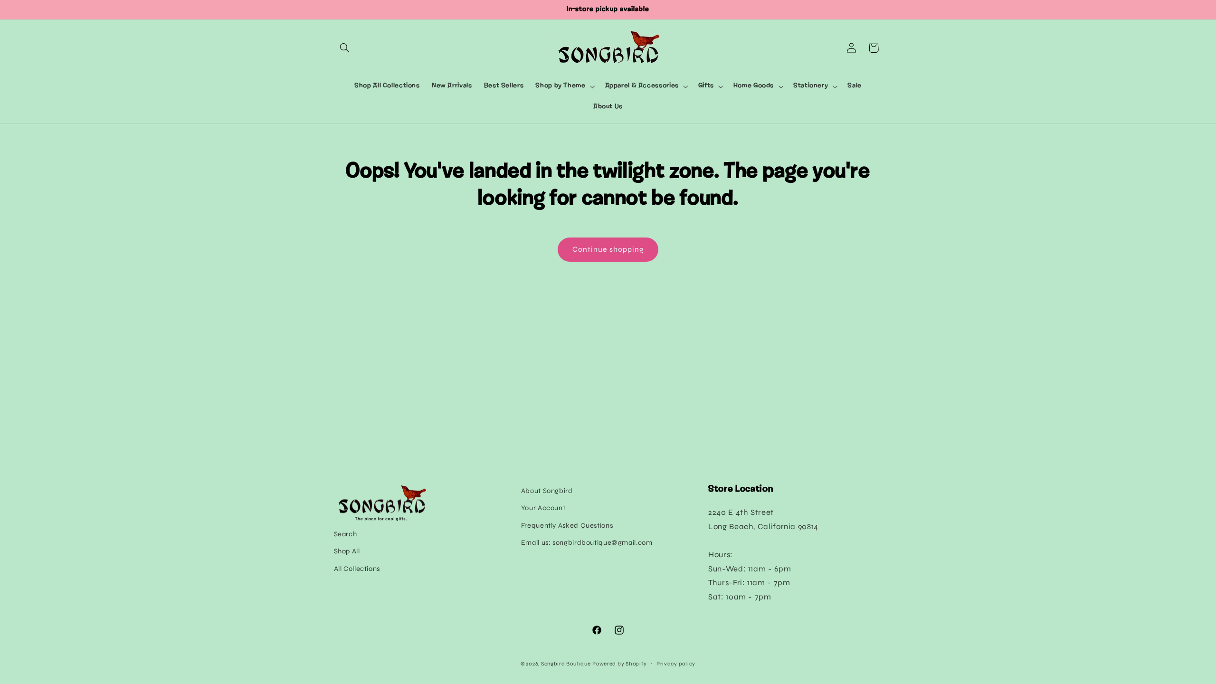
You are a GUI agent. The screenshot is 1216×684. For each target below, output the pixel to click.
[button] (345, 48)
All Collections (357, 568)
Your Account (543, 508)
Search (345, 534)
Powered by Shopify (619, 663)
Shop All (347, 551)
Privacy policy (675, 663)
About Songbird (547, 490)
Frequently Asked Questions (567, 525)
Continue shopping (608, 249)
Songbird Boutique (566, 663)
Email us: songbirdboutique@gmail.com (587, 542)
